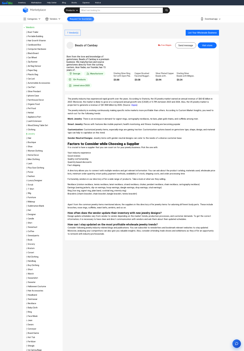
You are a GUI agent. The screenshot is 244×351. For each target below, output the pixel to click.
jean (30, 320)
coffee (31, 231)
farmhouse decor (36, 100)
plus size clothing (36, 168)
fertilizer (32, 341)
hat (29, 210)
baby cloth (33, 307)
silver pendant (34, 91)
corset (31, 252)
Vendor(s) (72, 32)
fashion (31, 176)
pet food (32, 108)
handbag (32, 261)
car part (31, 87)
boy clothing (33, 265)
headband (32, 295)
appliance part (34, 117)
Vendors (30, 27)
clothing (31, 129)
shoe (30, 146)
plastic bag (33, 74)
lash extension (35, 121)
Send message (185, 45)
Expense (86, 3)
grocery (31, 244)
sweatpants (33, 235)
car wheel (32, 57)
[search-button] (166, 10)
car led (31, 79)
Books (74, 3)
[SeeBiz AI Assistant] (236, 343)
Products (70, 10)
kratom (31, 248)
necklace (32, 303)
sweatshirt (33, 278)
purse (30, 172)
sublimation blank (36, 206)
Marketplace (36, 3)
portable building (35, 36)
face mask (33, 316)
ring (30, 312)
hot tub (31, 337)
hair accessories (35, 291)
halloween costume (37, 286)
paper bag (32, 70)
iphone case (33, 96)
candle (31, 218)
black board (33, 53)
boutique (32, 142)
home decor (33, 155)
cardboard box (34, 45)
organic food (34, 104)
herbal (31, 112)
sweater (32, 282)
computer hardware (37, 49)
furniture (32, 197)
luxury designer (35, 180)
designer (32, 214)
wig (29, 193)
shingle (31, 346)
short (30, 269)
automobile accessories (39, 83)
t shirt (31, 189)
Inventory (22, 3)
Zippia (134, 105)
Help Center (51, 3)
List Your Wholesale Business (202, 32)
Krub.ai (98, 3)
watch (31, 274)
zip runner (33, 62)
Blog (64, 3)
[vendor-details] (70, 45)
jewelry (31, 134)
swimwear (32, 299)
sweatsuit (32, 227)
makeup (31, 202)
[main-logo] (34, 12)
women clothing (35, 151)
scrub (30, 185)
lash (30, 163)
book (30, 240)
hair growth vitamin (37, 40)
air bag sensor (34, 66)
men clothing (34, 159)
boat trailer (33, 32)
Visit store (207, 45)
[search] (125, 10)
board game (33, 333)
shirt (30, 223)
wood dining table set (38, 125)
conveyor (32, 329)
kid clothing (33, 257)
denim (31, 324)
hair (29, 138)
